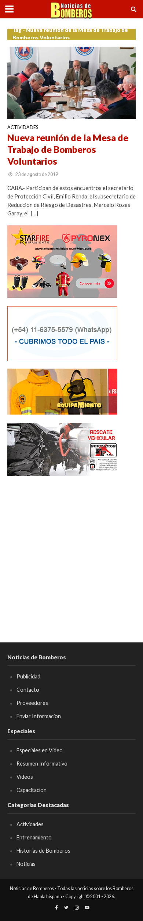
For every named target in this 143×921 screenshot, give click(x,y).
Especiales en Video (39, 750)
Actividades (22, 127)
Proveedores (32, 703)
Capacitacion (31, 790)
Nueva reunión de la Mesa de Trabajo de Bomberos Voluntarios (67, 149)
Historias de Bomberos (43, 850)
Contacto (27, 690)
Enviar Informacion (38, 716)
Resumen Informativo (41, 763)
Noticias (26, 864)
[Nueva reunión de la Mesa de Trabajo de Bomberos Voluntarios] (71, 82)
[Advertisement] (71, 556)
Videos (24, 777)
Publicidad (28, 676)
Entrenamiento (34, 837)
